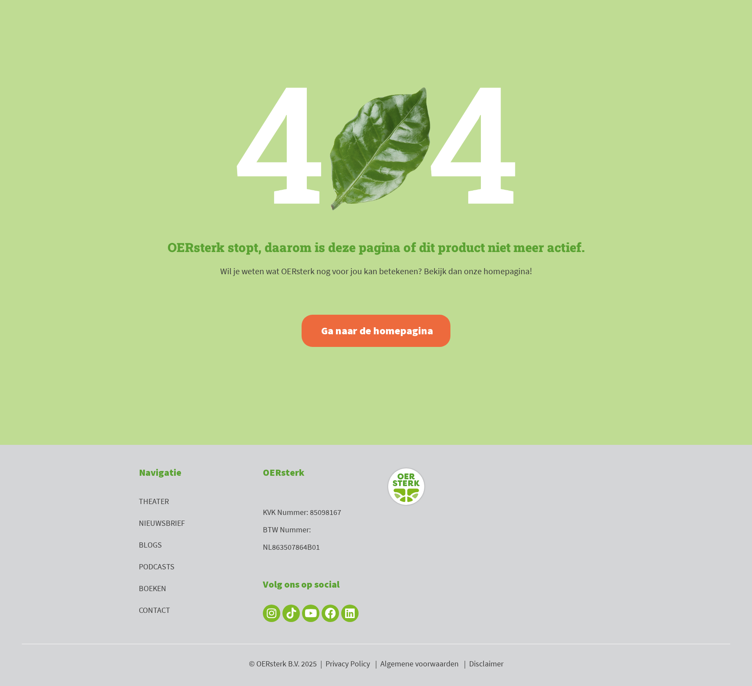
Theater (154, 501)
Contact (154, 610)
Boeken (152, 588)
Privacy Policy (348, 664)
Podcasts (157, 567)
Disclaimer (486, 664)
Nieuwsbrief (162, 523)
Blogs (150, 545)
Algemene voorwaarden (419, 664)
